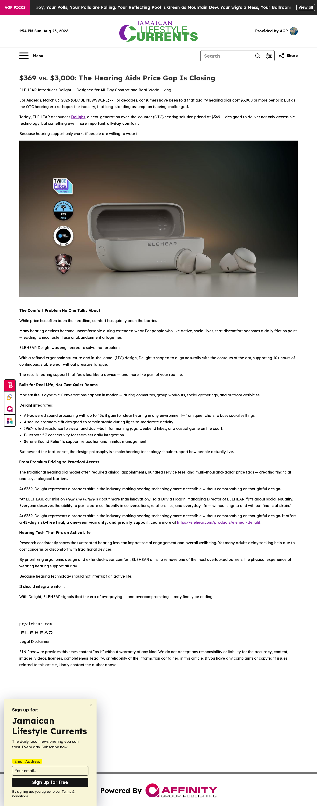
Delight (78, 117)
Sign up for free (50, 782)
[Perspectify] (9, 397)
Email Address (27, 761)
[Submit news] (9, 385)
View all (305, 7)
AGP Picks (15, 7)
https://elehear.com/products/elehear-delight (218, 522)
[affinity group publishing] (9, 409)
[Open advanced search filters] (268, 55)
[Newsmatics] (9, 420)
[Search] (257, 55)
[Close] (90, 705)
